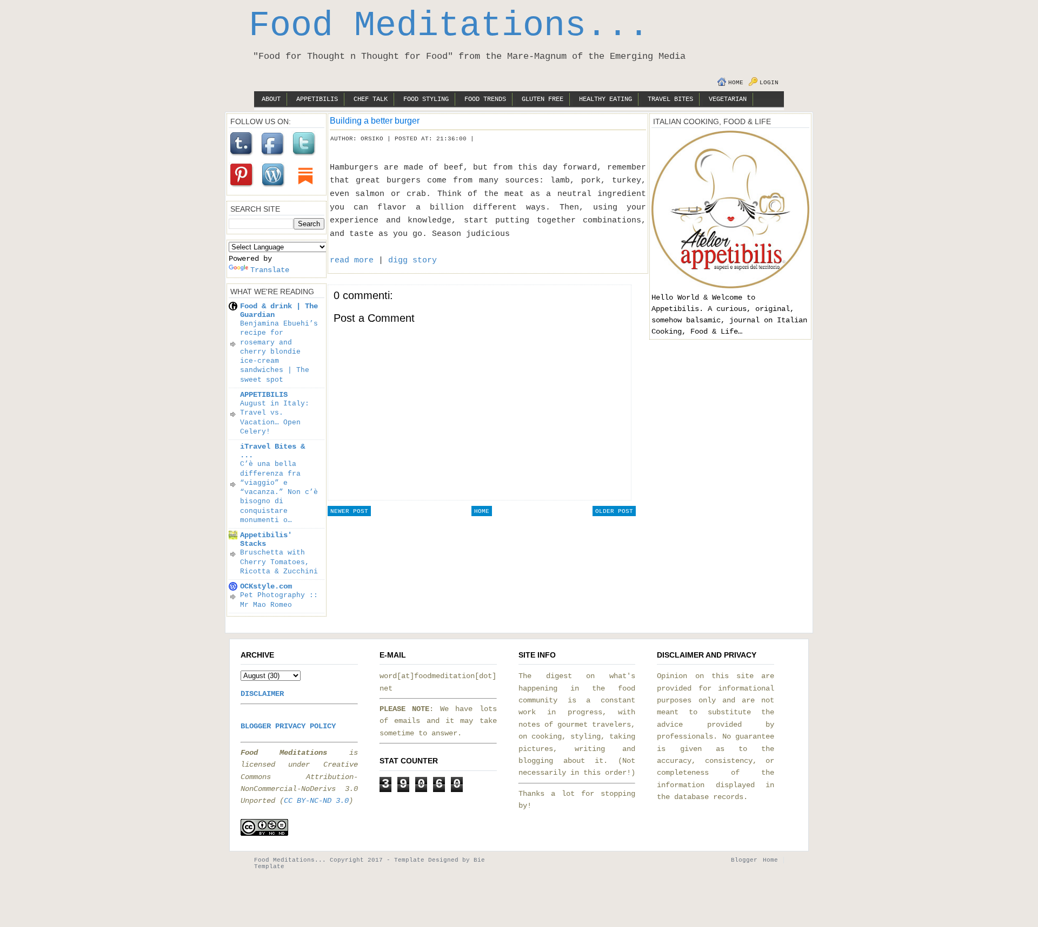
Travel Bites (670, 99)
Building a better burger (375, 120)
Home (735, 82)
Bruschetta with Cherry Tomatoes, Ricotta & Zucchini (279, 562)
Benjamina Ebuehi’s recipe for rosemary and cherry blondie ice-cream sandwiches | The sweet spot (279, 352)
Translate (269, 270)
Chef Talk (371, 99)
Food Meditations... (449, 26)
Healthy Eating (605, 99)
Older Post (614, 511)
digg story (412, 260)
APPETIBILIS (264, 394)
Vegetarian (728, 99)
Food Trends (485, 99)
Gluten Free (542, 99)
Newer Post (349, 511)
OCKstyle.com (266, 586)
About (271, 99)
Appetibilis (317, 99)
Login (769, 82)
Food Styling (426, 99)
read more (352, 260)
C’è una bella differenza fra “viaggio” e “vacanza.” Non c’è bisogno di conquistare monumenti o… (279, 492)
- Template (405, 860)
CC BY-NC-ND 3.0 (316, 800)
